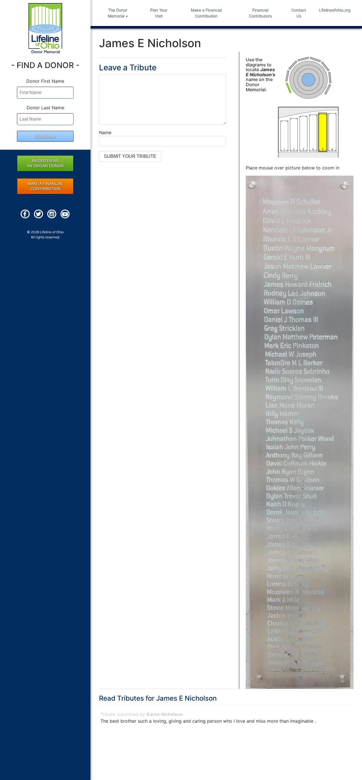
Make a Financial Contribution (206, 13)
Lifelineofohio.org (335, 10)
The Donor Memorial (118, 13)
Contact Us (298, 13)
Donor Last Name (45, 107)
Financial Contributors (260, 13)
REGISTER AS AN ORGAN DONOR (45, 163)
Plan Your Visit (158, 13)
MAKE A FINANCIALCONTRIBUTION (45, 186)
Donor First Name (45, 81)
